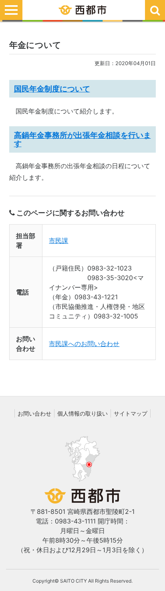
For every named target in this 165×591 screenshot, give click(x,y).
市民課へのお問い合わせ (84, 344)
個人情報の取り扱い (82, 413)
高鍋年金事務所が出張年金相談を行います (82, 139)
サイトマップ (130, 413)
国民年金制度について (52, 89)
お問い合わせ (34, 413)
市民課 (58, 241)
